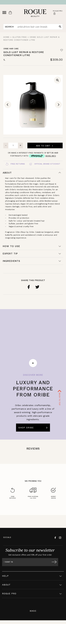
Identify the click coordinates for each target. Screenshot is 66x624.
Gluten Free (19, 37)
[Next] (58, 104)
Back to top (59, 398)
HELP (5, 576)
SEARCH (9, 27)
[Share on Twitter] (37, 287)
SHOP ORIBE (26, 427)
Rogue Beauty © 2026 (33, 623)
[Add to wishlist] (61, 50)
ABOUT (6, 584)
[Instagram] (59, 537)
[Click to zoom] (57, 80)
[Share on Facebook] (29, 287)
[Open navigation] (4, 13)
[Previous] (7, 104)
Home (6, 37)
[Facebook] (55, 537)
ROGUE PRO (9, 593)
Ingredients (11, 261)
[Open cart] (10, 13)
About (7, 172)
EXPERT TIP (10, 253)
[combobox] (36, 27)
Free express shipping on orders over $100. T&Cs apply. (33, 2)
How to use (11, 246)
